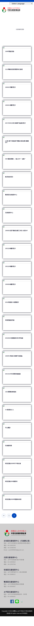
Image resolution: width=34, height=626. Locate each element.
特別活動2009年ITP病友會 (13, 463)
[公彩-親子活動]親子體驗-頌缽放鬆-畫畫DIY (17, 141)
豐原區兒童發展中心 (11, 194)
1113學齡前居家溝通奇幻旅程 (14, 69)
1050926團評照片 (10, 284)
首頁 (11, 29)
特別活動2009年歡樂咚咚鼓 (13, 499)
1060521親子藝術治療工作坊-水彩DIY (16, 230)
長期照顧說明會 (9, 320)
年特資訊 (24, 613)
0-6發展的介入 (9, 409)
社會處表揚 (8, 445)
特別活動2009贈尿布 (11, 481)
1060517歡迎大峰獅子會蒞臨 (13, 356)
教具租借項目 (9, 177)
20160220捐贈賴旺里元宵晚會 (14, 338)
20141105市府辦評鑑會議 (12, 374)
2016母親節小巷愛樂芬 (12, 302)
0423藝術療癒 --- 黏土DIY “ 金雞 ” (15, 159)
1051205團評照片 (10, 266)
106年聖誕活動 (9, 51)
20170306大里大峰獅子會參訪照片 (15, 123)
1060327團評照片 (10, 87)
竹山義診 (7, 427)
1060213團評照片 (10, 105)
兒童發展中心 (9, 212)
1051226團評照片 (10, 248)
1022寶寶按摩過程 (10, 392)
